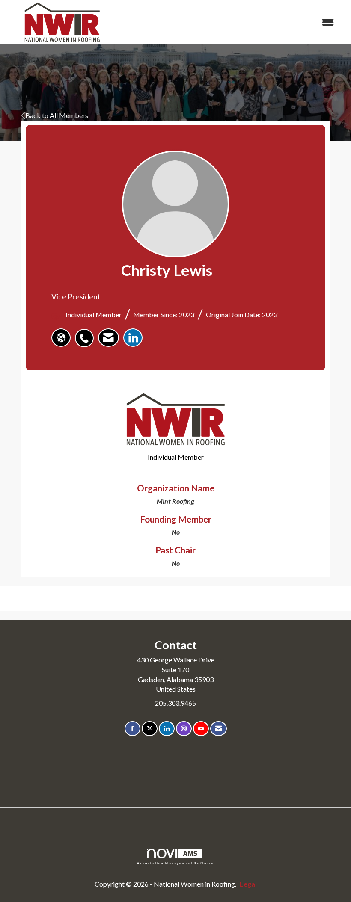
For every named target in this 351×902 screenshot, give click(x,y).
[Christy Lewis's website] (61, 337)
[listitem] (86, 333)
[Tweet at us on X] (150, 728)
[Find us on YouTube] (201, 728)
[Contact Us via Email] (218, 728)
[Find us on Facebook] (132, 728)
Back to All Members (56, 115)
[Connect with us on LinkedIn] (167, 728)
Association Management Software (175, 862)
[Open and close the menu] (230, 22)
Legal (248, 884)
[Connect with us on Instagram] (184, 728)
